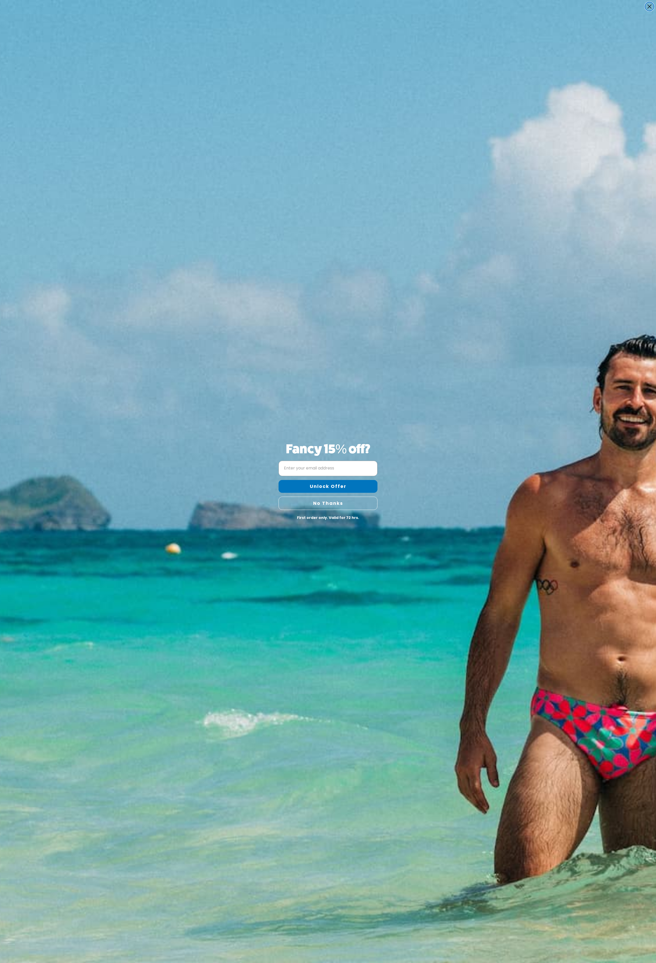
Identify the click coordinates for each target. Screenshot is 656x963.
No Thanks (328, 503)
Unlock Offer (328, 486)
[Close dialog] (649, 6)
